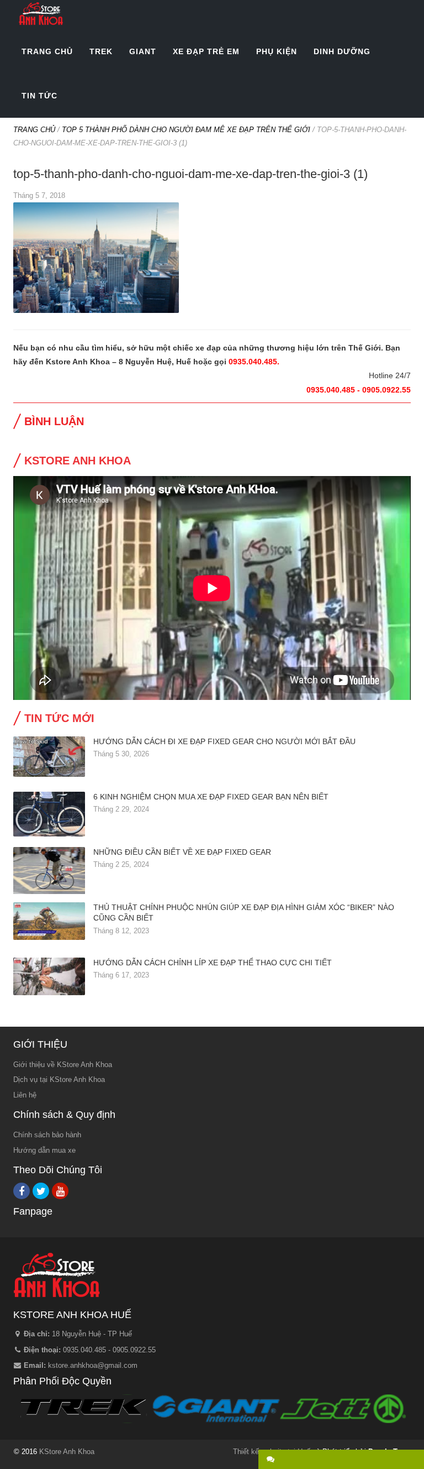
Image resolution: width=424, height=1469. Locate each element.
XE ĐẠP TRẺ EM (206, 51)
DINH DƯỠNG (342, 51)
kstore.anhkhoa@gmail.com (92, 1365)
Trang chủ (34, 130)
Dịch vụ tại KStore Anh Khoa (59, 1079)
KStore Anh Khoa (40, 14)
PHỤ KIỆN (276, 51)
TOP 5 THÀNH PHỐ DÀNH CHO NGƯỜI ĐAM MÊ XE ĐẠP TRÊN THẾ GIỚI (186, 130)
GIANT (142, 51)
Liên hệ (24, 1095)
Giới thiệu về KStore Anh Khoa (62, 1064)
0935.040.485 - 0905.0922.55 (109, 1350)
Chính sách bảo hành (47, 1135)
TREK (101, 51)
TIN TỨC (39, 95)
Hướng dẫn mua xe (44, 1150)
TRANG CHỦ (47, 51)
